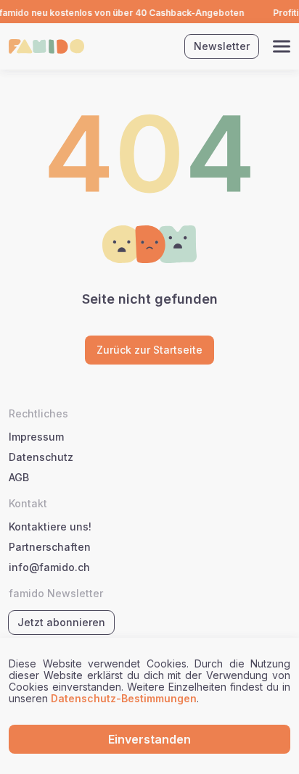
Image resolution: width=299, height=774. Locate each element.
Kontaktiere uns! (50, 527)
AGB (19, 477)
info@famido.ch (49, 567)
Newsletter (222, 46)
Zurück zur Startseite (149, 350)
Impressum (36, 437)
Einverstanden (149, 739)
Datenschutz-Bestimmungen (124, 698)
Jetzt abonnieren (61, 622)
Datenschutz (41, 457)
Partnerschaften (50, 547)
